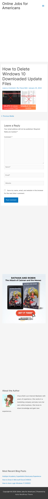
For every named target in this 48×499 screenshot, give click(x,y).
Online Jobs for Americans (15, 5)
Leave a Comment (9, 88)
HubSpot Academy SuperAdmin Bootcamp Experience (21, 476)
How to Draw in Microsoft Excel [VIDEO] (16, 480)
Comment (8, 137)
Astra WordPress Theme (24, 494)
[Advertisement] (24, 37)
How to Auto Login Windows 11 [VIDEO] (16, 483)
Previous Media (7, 116)
